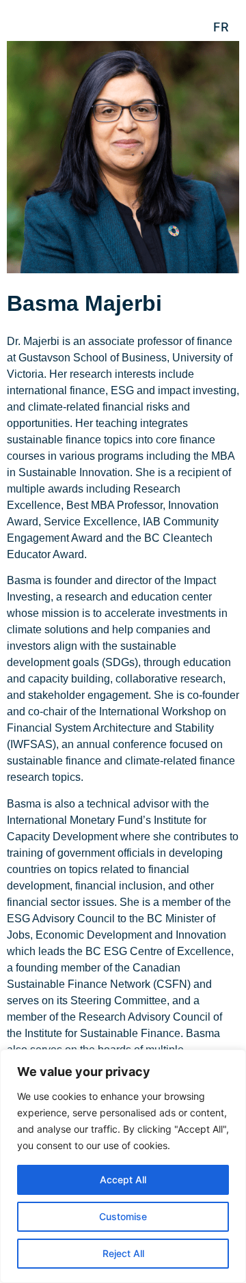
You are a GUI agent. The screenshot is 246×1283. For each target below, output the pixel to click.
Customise (123, 1216)
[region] (123, 1166)
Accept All (123, 1179)
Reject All (123, 1253)
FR (221, 27)
